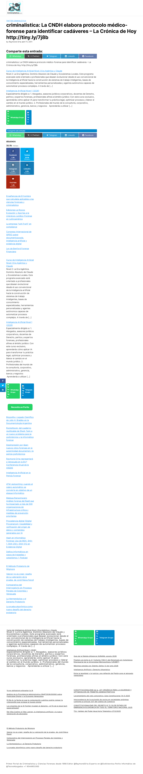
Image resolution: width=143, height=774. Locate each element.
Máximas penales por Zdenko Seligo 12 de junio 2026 (96, 666)
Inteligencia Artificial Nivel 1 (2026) (22, 91)
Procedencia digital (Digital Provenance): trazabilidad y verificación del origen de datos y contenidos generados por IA (19, 527)
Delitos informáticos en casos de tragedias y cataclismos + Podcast (17, 555)
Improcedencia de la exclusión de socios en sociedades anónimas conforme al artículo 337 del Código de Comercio (101, 700)
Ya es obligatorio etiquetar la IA (20, 690)
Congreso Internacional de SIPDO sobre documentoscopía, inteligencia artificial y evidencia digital (18, 238)
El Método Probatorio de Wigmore (21, 728)
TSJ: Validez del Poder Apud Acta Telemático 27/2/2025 (97, 711)
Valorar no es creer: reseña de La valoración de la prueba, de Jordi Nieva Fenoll (20, 577)
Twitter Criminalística (16, 21)
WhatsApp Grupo (17, 117)
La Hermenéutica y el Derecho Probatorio (24, 744)
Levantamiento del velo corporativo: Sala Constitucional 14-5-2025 (102, 696)
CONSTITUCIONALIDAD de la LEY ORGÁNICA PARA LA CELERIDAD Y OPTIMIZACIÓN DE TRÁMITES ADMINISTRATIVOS (102, 691)
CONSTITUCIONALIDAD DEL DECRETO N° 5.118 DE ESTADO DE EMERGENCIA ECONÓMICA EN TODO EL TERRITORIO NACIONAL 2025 (103, 706)
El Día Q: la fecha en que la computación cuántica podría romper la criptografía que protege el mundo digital (35, 701)
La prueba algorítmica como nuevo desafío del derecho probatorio (19, 609)
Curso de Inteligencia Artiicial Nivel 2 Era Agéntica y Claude (34, 71)
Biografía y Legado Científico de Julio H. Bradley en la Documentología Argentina (20, 420)
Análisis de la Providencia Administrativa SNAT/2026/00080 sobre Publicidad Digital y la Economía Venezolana (34, 695)
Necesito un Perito (20, 407)
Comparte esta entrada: (16, 131)
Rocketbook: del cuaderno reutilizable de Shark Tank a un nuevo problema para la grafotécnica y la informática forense (20, 434)
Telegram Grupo (28, 391)
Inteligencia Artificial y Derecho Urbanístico (92, 669)
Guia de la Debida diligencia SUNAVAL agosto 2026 (95, 656)
